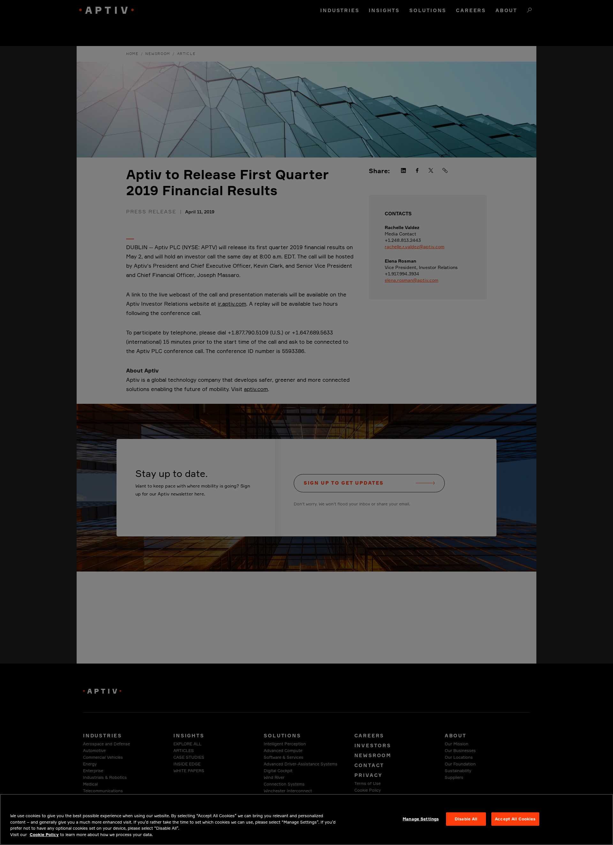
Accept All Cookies (515, 818)
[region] (306, 819)
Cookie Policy (44, 834)
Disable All (466, 818)
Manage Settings (421, 818)
